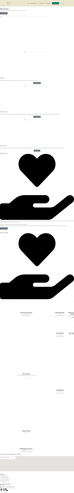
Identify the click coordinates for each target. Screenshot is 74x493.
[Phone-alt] (6, 489)
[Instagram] (4, 489)
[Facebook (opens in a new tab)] (65, 3)
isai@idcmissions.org (60, 393)
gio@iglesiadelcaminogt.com (26, 315)
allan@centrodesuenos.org (60, 336)
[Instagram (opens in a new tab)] (67, 3)
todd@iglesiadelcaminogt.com (60, 315)
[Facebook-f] (1, 489)
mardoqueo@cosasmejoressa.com (26, 451)
